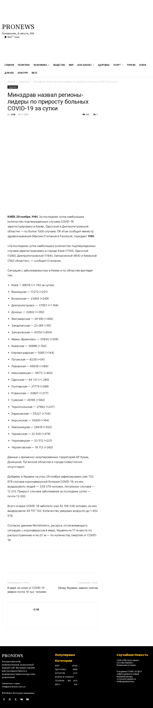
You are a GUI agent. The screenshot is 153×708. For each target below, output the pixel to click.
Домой (11, 81)
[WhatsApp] (37, 123)
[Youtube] (27, 700)
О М (13, 114)
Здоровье (24, 81)
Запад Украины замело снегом (78, 588)
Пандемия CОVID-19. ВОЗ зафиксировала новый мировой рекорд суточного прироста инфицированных (129, 676)
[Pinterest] (28, 123)
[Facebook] (11, 123)
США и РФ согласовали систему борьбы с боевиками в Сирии (128, 662)
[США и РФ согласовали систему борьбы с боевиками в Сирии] (147, 661)
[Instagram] (10, 700)
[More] (46, 123)
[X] (20, 123)
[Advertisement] (103, 30)
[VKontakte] (22, 700)
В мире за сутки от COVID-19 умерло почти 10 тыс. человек (26, 590)
